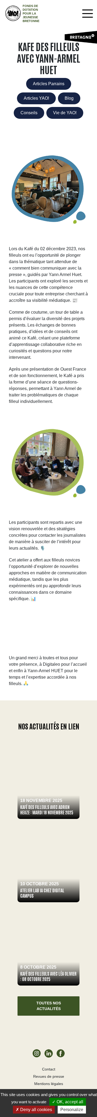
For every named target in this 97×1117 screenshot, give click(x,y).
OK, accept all (69, 1102)
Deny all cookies (35, 1109)
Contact (48, 1069)
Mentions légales (48, 1084)
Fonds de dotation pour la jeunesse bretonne (31, 13)
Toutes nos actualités (48, 1006)
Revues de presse (48, 1076)
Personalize (71, 1109)
